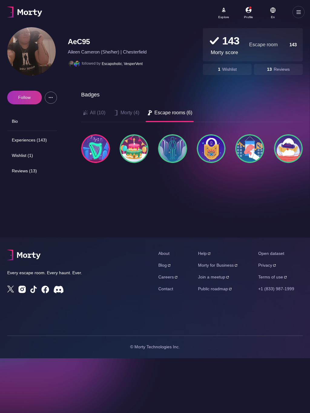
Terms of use (270, 277)
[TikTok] (33, 289)
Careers (166, 277)
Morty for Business (216, 265)
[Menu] (298, 12)
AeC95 (79, 41)
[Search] (203, 12)
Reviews (282, 69)
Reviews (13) (24, 170)
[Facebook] (45, 289)
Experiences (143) (29, 140)
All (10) (97, 112)
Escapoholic (112, 64)
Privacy (265, 265)
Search (75, 9)
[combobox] (169, 14)
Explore (223, 17)
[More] (51, 98)
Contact (165, 288)
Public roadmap (213, 288)
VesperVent (133, 64)
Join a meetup (211, 277)
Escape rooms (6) (173, 112)
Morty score (224, 52)
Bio (15, 121)
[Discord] (59, 289)
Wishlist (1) (22, 155)
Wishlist (229, 69)
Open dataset (271, 253)
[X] (10, 289)
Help (202, 253)
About (164, 253)
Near (145, 9)
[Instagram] (22, 289)
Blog (162, 265)
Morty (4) (129, 112)
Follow (24, 97)
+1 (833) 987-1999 (276, 288)
